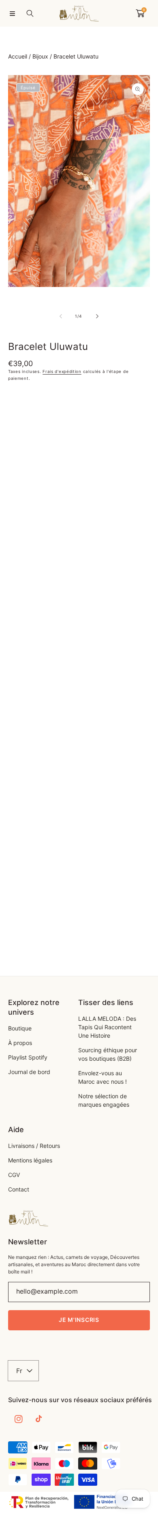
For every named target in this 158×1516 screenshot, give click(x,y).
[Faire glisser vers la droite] (97, 316)
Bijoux (40, 56)
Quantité (19, 394)
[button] (12, 13)
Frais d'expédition (62, 371)
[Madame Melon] (79, 13)
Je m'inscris (79, 1319)
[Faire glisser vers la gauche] (61, 316)
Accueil (17, 56)
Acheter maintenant (79, 474)
